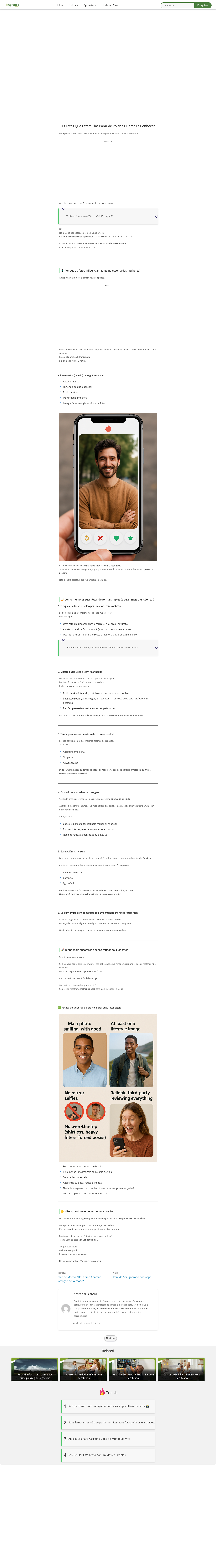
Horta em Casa (110, 5)
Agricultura (90, 5)
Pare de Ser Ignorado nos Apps (132, 1277)
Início (60, 5)
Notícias (73, 5)
